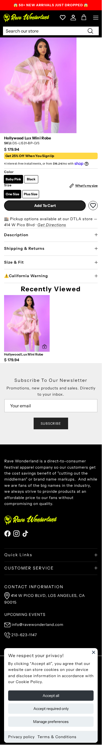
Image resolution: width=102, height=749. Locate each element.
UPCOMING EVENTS (25, 614)
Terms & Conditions (56, 736)
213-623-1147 (24, 634)
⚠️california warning (26, 275)
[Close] (94, 652)
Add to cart (45, 205)
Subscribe (51, 423)
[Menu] (96, 18)
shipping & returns (24, 248)
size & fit (14, 262)
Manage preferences (51, 721)
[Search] (90, 30)
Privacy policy (21, 736)
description (16, 234)
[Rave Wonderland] (27, 17)
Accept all (51, 695)
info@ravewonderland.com (37, 624)
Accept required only (51, 708)
